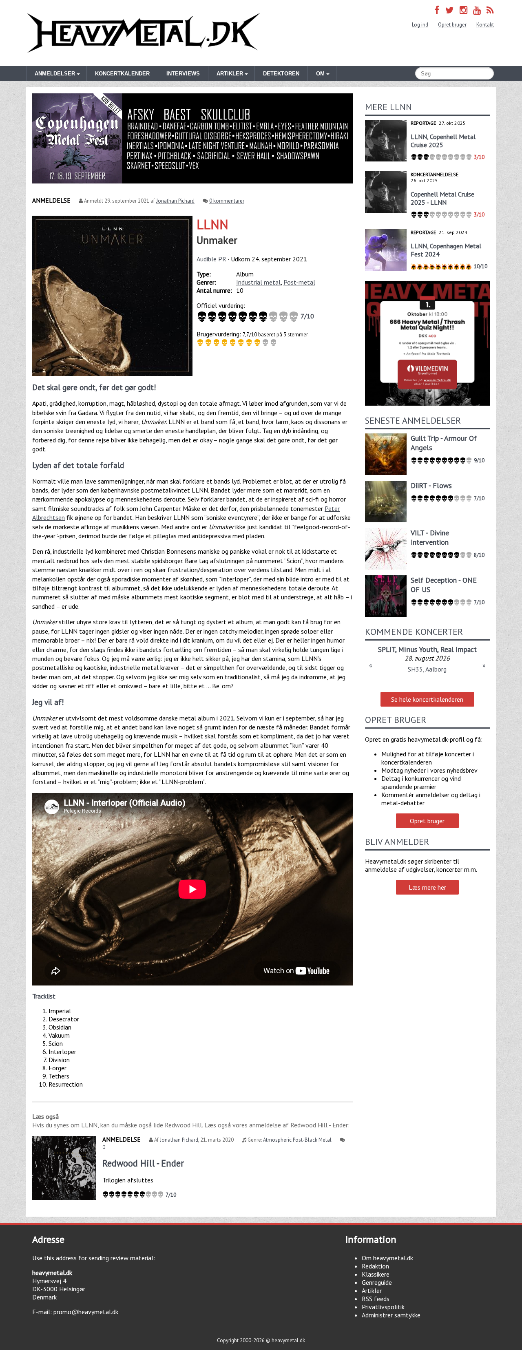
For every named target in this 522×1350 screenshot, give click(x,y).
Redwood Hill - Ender (143, 1163)
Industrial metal (258, 282)
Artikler (372, 1290)
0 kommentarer (226, 200)
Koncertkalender (122, 74)
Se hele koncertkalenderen (427, 699)
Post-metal (299, 282)
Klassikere (375, 1274)
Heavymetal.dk (143, 33)
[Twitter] (449, 10)
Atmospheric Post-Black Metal (297, 1139)
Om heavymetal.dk (387, 1258)
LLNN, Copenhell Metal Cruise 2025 (443, 141)
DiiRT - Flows (431, 485)
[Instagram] (463, 10)
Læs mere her (427, 887)
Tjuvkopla (427, 649)
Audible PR (211, 259)
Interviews (183, 74)
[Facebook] (437, 10)
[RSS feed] (490, 10)
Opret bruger (452, 24)
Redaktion (375, 1266)
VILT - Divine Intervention (430, 537)
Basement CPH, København (427, 669)
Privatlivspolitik (383, 1307)
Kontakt (485, 24)
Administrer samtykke (391, 1315)
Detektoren (281, 74)
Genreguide (377, 1282)
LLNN (212, 224)
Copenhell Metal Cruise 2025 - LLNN (442, 198)
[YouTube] (477, 10)
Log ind (420, 24)
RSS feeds (375, 1299)
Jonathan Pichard (175, 200)
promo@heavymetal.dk (85, 1312)
